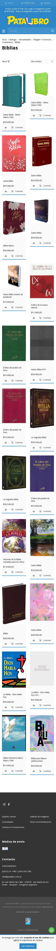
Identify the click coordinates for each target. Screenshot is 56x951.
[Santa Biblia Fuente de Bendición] (6, 307)
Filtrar (5, 61)
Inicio (4, 39)
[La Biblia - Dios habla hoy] (6, 707)
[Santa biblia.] (34, 640)
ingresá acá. (47, 907)
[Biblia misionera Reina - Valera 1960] (6, 771)
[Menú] (3, 31)
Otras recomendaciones (40, 822)
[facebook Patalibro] (9, 804)
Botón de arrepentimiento (28, 912)
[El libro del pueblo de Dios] (6, 381)
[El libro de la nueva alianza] (34, 318)
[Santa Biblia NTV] (34, 380)
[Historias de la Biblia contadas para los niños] (6, 572)
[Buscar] (52, 30)
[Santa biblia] (6, 191)
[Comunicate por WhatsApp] (52, 930)
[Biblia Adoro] (6, 256)
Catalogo (12, 39)
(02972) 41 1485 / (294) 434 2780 (16, 871)
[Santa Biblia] (34, 186)
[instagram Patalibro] (4, 804)
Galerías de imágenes (39, 816)
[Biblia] (6, 644)
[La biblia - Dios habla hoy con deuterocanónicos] (34, 705)
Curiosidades (7, 822)
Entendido (28, 946)
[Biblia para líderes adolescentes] (34, 771)
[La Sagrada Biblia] (34, 448)
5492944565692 (9, 866)
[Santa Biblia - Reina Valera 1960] (6, 128)
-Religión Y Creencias (42, 39)
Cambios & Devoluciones (13, 827)
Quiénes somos (9, 816)
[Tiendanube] (28, 930)
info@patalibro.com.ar (11, 876)
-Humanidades (24, 39)
